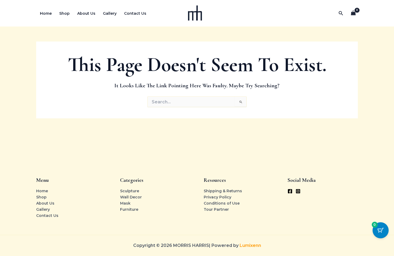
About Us (86, 13)
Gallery (110, 13)
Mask (125, 203)
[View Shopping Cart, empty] (353, 13)
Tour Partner (216, 209)
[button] (341, 13)
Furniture (129, 209)
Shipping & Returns (223, 191)
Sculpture (129, 191)
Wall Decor (131, 197)
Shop (64, 13)
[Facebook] (290, 191)
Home (46, 13)
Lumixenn (250, 245)
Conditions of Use (222, 203)
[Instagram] (298, 191)
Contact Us (135, 13)
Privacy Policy (217, 197)
